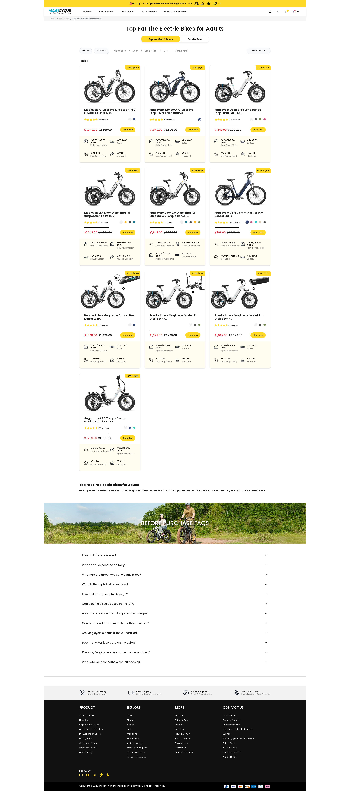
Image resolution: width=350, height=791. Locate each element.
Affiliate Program (135, 743)
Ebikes (86, 11)
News (129, 715)
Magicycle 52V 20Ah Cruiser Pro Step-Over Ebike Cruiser (172, 111)
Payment (179, 724)
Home (53, 19)
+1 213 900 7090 (230, 747)
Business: (227, 734)
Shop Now (128, 129)
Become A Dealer (231, 720)
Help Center (148, 11)
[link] (59, 11)
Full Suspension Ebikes (90, 734)
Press (129, 729)
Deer (135, 51)
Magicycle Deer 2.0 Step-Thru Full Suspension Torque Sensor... (173, 214)
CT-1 (165, 51)
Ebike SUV (83, 720)
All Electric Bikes (86, 715)
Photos (130, 720)
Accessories (105, 11)
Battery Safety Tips (184, 752)
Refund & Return (182, 734)
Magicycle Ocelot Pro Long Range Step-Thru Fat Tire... (238, 111)
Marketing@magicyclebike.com (238, 738)
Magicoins (132, 734)
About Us (179, 715)
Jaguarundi (181, 51)
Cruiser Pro (151, 51)
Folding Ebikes (86, 738)
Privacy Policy (181, 743)
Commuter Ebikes (88, 743)
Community (127, 11)
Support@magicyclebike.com (237, 729)
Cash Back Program (137, 747)
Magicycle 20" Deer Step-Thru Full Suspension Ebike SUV (107, 214)
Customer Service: (232, 724)
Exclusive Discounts (136, 757)
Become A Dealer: (231, 752)
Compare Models (88, 747)
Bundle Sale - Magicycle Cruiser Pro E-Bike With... (109, 317)
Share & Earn (133, 738)
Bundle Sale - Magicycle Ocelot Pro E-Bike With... (174, 317)
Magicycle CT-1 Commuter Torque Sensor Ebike (239, 214)
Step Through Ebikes (89, 724)
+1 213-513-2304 (230, 757)
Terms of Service (183, 738)
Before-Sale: (229, 743)
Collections (64, 19)
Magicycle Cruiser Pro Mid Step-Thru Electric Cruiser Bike (109, 111)
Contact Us (180, 747)
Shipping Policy (182, 720)
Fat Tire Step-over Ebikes (91, 729)
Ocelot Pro (120, 51)
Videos (130, 724)
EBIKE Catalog (86, 752)
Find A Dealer (229, 715)
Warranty (179, 729)
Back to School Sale (175, 11)
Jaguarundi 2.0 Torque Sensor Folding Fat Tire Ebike (105, 420)
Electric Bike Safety (136, 752)
